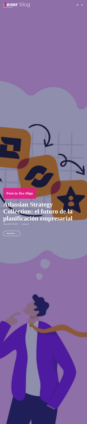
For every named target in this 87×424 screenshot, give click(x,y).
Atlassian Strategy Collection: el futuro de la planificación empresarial (38, 211)
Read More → (12, 233)
